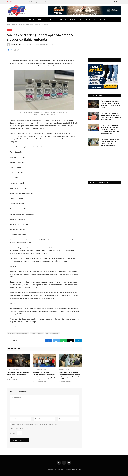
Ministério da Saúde (37, 333)
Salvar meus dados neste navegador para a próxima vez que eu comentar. (34, 424)
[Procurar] (117, 19)
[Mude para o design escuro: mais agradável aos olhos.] (120, 2)
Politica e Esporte (75, 19)
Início (17, 19)
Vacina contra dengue (52, 333)
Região (40, 19)
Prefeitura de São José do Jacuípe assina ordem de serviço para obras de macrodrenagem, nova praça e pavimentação (44, 375)
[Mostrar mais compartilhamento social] (18, 49)
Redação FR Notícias (17, 44)
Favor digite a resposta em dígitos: (20, 428)
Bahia (48, 19)
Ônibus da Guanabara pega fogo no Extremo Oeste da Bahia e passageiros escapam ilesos (18, 374)
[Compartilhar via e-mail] (14, 49)
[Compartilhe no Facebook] (8, 49)
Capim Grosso (28, 19)
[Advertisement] (104, 41)
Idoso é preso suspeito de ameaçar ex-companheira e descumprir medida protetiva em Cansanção (39, 2)
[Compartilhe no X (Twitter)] (11, 49)
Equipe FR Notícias (77, 469)
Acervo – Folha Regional (95, 19)
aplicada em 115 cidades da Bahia (18, 333)
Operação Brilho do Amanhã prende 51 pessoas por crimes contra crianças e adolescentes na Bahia (69, 375)
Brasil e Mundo (60, 19)
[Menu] (11, 19)
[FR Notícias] (16, 10)
